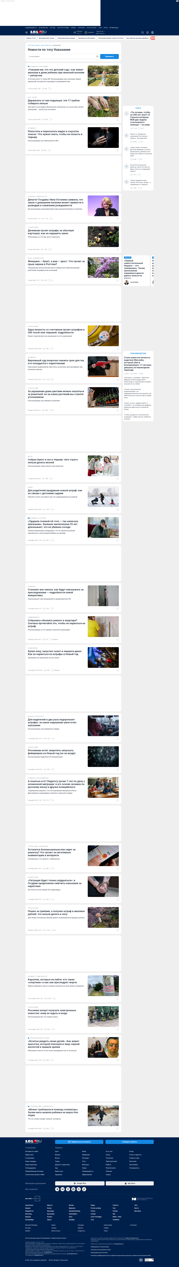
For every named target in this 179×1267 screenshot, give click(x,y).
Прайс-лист (29, 1155)
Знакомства (43, 27)
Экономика (133, 1165)
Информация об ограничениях (100, 1247)
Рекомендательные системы (99, 1252)
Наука (84, 1168)
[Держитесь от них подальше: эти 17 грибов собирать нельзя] (103, 106)
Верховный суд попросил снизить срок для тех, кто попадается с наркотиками (56, 362)
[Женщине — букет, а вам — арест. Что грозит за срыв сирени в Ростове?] (103, 267)
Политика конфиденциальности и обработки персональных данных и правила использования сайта (121, 1255)
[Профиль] (152, 32)
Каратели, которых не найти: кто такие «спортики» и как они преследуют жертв (52, 981)
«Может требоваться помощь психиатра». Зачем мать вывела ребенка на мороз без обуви (53, 1112)
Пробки (89, 32)
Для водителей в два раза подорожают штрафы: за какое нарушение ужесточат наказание (52, 722)
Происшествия (111, 1161)
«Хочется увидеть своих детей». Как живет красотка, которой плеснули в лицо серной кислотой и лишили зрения (54, 1044)
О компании (29, 1158)
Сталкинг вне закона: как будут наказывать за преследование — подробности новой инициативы (56, 592)
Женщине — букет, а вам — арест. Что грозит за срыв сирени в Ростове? (56, 263)
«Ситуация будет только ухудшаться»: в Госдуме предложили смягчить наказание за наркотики (55, 883)
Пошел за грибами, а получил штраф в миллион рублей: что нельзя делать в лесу (56, 913)
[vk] (62, 1189)
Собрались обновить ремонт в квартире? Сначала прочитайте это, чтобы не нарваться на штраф (56, 623)
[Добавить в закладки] (117, 88)
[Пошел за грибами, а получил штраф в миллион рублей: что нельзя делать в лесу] (103, 917)
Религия (109, 1171)
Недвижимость (31, 27)
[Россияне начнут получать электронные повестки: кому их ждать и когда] (103, 1016)
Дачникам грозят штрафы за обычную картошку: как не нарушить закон (51, 232)
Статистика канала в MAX (34, 1175)
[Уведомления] (147, 32)
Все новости (46, 45)
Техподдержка (30, 1168)
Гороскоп (81, 27)
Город (57, 1161)
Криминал (86, 1155)
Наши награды (30, 1161)
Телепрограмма (63, 27)
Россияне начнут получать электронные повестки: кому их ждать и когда (52, 1012)
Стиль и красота (135, 1155)
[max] (73, 1189)
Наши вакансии (31, 1165)
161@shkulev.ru (48, 1252)
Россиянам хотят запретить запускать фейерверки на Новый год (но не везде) (51, 752)
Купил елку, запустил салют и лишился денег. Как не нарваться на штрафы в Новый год (55, 653)
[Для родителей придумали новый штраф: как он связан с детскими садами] (103, 496)
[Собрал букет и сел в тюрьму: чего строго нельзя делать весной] (103, 465)
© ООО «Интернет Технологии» (58, 1260)
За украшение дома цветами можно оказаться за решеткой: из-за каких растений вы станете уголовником (56, 394)
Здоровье (58, 1175)
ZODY (100, 27)
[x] (79, 1189)
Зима (84, 1151)
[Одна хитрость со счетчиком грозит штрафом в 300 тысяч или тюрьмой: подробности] (103, 335)
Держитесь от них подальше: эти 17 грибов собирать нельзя (54, 102)
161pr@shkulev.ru (119, 1244)
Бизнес (57, 1155)
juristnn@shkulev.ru (72, 1253)
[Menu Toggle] (26, 32)
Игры (106, 27)
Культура (85, 1158)
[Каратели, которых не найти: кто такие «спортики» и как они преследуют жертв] (103, 985)
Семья (108, 1175)
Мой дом (85, 1165)
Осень (108, 1155)
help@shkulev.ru (38, 1255)
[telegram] (57, 1189)
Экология (132, 1161)
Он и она (109, 1151)
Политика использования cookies (101, 1249)
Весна (57, 1158)
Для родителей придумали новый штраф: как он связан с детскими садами (55, 492)
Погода (52, 27)
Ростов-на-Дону (34, 45)
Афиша (73, 27)
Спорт (131, 1151)
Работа (108, 1165)
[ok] (68, 1189)
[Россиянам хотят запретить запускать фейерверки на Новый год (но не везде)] (103, 756)
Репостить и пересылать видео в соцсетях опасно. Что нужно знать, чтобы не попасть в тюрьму (55, 134)
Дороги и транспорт (62, 1165)
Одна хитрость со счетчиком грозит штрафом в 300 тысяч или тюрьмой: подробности (56, 331)
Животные (59, 1171)
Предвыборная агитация (34, 1171)
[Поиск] (142, 32)
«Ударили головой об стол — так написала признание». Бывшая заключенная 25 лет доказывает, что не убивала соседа (53, 524)
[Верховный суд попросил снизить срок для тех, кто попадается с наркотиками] (103, 366)
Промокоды (113, 27)
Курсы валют (92, 27)
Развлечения (111, 1168)
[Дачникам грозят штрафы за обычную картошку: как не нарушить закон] (103, 236)
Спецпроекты (134, 1168)
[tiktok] (84, 1189)
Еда (56, 1168)
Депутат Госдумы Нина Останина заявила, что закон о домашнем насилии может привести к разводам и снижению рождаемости (55, 202)
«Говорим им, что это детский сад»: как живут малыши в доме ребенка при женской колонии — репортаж (56, 72)
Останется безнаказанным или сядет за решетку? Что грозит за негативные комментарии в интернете (52, 852)
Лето (84, 1161)
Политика (109, 1158)
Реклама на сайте (31, 1151)
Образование (87, 1175)
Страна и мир (134, 1158)
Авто (57, 1151)
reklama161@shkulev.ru (132, 1238)
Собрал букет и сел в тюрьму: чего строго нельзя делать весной (53, 461)
